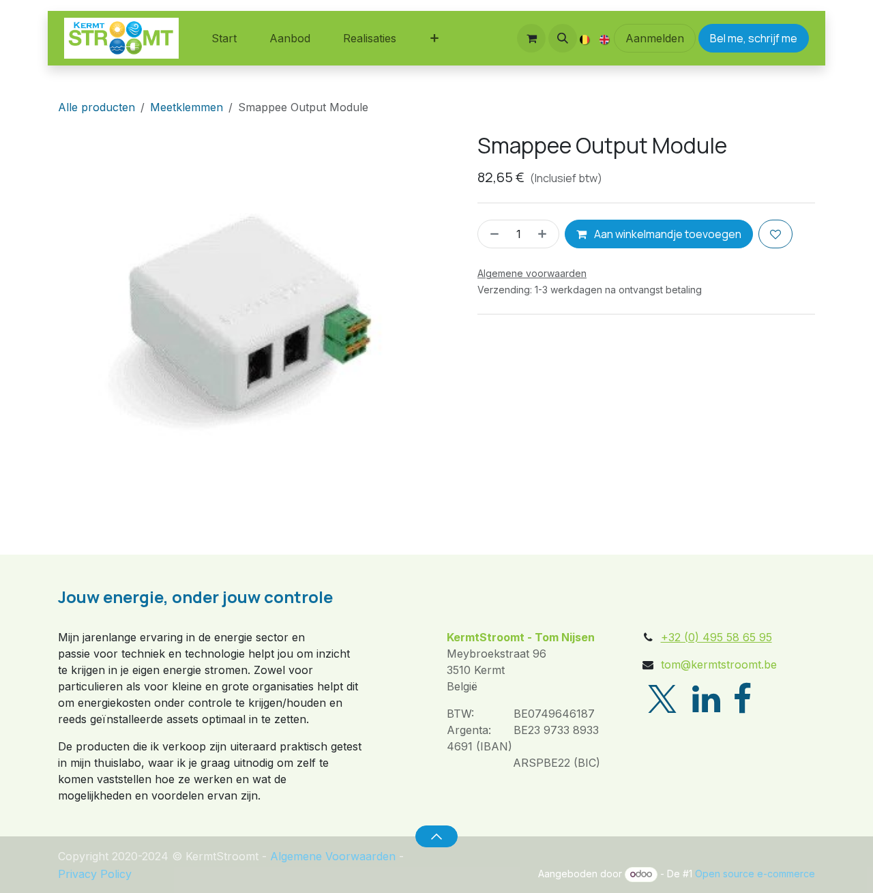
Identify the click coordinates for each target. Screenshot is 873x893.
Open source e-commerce (755, 873)
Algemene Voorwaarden (333, 856)
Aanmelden (654, 38)
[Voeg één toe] (545, 234)
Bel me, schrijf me (753, 38)
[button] (562, 38)
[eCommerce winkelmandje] (531, 38)
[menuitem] (224, 38)
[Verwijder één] (491, 234)
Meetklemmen (186, 107)
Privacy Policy (95, 874)
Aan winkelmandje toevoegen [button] (666, 233)
